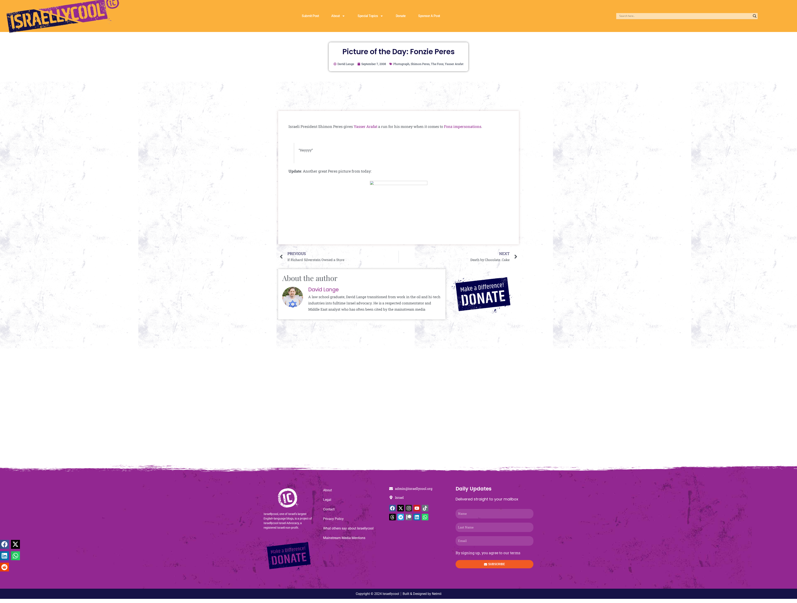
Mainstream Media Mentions (344, 538)
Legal (327, 500)
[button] (4, 544)
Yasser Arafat (454, 64)
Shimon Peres (420, 64)
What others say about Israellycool (348, 528)
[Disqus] (398, 409)
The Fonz (437, 64)
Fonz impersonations (462, 126)
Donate (401, 16)
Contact (329, 509)
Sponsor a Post (429, 16)
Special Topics (368, 16)
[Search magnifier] (755, 16)
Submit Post (310, 16)
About (335, 16)
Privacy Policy (333, 519)
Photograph (401, 64)
